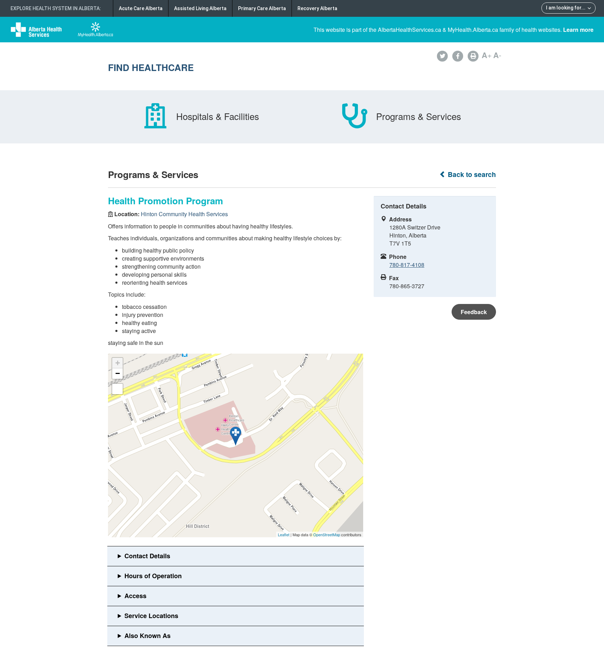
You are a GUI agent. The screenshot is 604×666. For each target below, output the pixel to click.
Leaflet (283, 534)
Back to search (471, 174)
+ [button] (117, 363)
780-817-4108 (406, 265)
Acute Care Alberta (141, 8)
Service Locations (151, 615)
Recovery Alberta (317, 8)
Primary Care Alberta (262, 8)
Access (135, 595)
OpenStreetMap (326, 534)
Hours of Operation (153, 575)
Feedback (474, 312)
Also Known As (147, 635)
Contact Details (147, 555)
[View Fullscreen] (117, 389)
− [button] (117, 373)
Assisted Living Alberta (200, 8)
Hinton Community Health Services (184, 214)
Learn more (578, 30)
